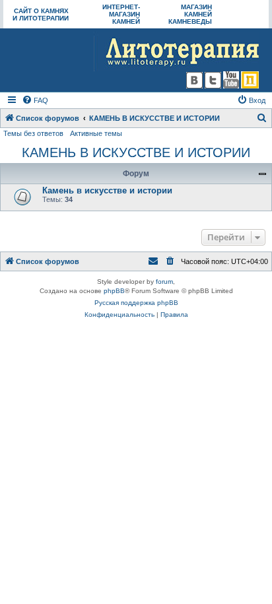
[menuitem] (35, 100)
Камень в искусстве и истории (107, 190)
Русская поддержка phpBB (136, 302)
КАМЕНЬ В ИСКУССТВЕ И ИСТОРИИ (136, 152)
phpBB (114, 290)
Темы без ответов (33, 133)
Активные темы (96, 133)
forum (164, 281)
